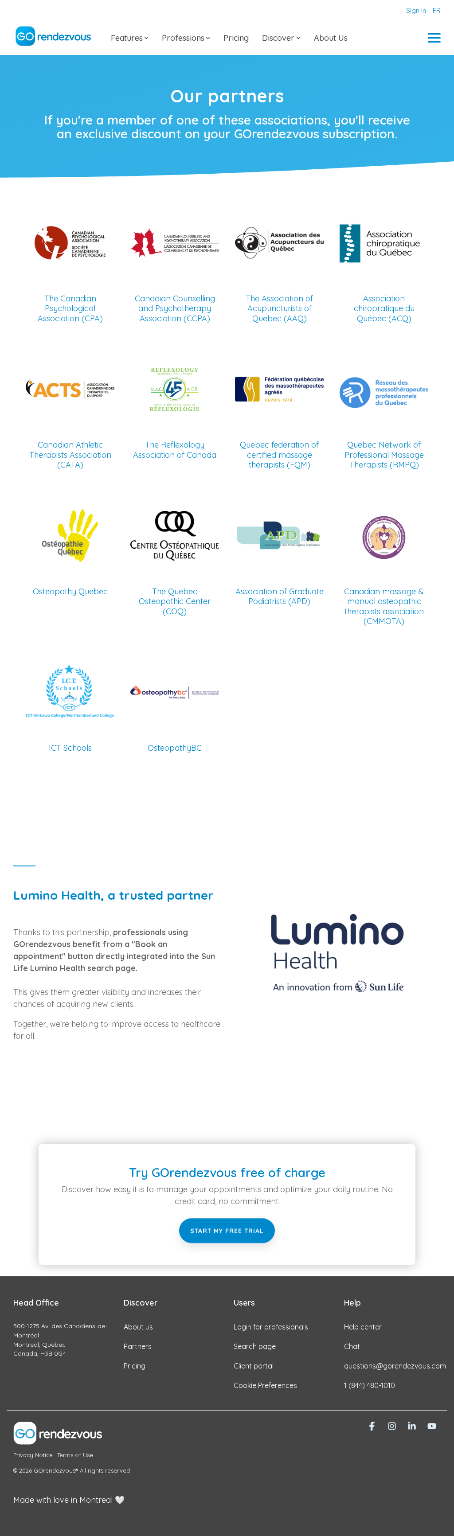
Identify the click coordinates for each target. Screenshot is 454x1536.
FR (437, 10)
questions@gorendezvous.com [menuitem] (395, 1365)
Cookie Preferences (265, 1385)
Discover (278, 38)
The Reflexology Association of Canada (174, 450)
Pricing (236, 38)
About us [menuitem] (138, 1326)
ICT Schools (70, 748)
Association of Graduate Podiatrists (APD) (279, 596)
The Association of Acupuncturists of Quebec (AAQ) (279, 308)
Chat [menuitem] (352, 1346)
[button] (434, 37)
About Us (331, 38)
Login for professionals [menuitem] (271, 1326)
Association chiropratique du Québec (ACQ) (384, 308)
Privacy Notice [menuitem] (33, 1454)
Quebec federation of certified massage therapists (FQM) (279, 455)
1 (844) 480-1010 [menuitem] (369, 1385)
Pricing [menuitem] (134, 1365)
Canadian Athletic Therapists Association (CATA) (70, 455)
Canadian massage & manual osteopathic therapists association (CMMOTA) (384, 606)
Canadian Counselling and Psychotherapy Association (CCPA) (175, 308)
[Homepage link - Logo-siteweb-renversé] (57, 1440)
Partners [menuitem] (138, 1346)
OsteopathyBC (175, 748)
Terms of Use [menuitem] (75, 1454)
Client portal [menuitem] (254, 1365)
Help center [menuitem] (363, 1326)
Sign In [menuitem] (416, 10)
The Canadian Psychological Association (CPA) (70, 308)
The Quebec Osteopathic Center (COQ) (175, 601)
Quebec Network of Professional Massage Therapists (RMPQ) (384, 455)
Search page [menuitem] (255, 1346)
